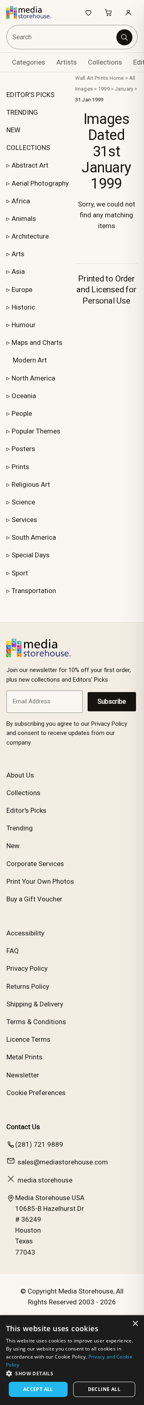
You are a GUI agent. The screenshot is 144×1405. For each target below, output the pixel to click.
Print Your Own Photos (40, 881)
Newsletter (22, 1075)
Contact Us (23, 1127)
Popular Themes (36, 431)
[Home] (33, 12)
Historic (23, 307)
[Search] (124, 37)
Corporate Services (35, 864)
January (124, 89)
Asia (18, 271)
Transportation (34, 591)
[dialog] (72, 1360)
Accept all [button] (38, 1389)
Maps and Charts (37, 342)
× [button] (135, 1324)
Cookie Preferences (36, 1093)
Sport (20, 573)
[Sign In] (128, 12)
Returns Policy (27, 986)
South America (34, 537)
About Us (20, 775)
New (13, 846)
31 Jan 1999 (89, 100)
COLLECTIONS (28, 148)
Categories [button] (28, 62)
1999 (104, 89)
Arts (18, 254)
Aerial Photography (40, 183)
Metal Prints (24, 1057)
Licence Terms (28, 1039)
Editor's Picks (26, 810)
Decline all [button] (104, 1389)
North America (33, 378)
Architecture (30, 236)
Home (117, 78)
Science (23, 502)
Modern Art (30, 360)
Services (24, 520)
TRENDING (22, 112)
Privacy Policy (27, 968)
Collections (105, 62)
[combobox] (62, 37)
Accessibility (25, 933)
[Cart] (108, 12)
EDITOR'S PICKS (30, 95)
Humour (24, 325)
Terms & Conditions (36, 1022)
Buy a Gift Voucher (34, 899)
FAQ (12, 951)
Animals (24, 219)
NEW (13, 130)
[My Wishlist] (88, 12)
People (22, 413)
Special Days (31, 555)
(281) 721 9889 (39, 1144)
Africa (21, 201)
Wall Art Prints (91, 78)
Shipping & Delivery (34, 1004)
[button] (72, 1373)
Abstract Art (30, 165)
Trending (19, 828)
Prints (20, 467)
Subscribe (112, 701)
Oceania (24, 396)
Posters (23, 449)
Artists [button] (66, 62)
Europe (22, 289)
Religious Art (31, 484)
